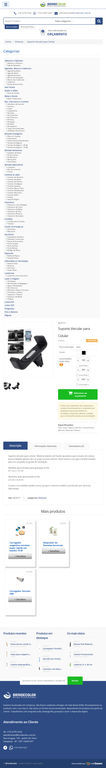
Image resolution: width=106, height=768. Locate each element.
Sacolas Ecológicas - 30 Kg (17, 145)
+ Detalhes (20, 556)
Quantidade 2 (84, 375)
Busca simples (11, 27)
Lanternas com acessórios (17, 275)
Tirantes (10, 223)
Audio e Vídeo (11, 90)
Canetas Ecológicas (14, 184)
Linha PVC (9, 302)
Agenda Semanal (14, 75)
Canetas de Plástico (14, 181)
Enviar (75, 680)
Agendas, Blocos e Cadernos (18, 68)
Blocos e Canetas (14, 136)
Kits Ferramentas (14, 169)
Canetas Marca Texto (15, 188)
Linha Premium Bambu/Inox (18, 140)
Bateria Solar (12, 263)
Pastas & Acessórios (15, 84)
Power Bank (12, 270)
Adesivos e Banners (14, 60)
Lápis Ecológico (13, 199)
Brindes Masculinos (14, 164)
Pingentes (9, 308)
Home (8, 41)
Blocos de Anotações (15, 77)
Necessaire (11, 159)
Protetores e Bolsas (14, 292)
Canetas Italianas (14, 186)
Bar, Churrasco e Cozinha (16, 101)
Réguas (8, 315)
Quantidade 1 (84, 365)
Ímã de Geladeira (14, 65)
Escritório (9, 234)
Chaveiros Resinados (15, 216)
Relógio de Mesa (13, 250)
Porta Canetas (12, 243)
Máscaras (11, 231)
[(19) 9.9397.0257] (10, 747)
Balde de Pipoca (13, 256)
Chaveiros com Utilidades (17, 205)
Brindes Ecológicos (13, 133)
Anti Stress (10, 87)
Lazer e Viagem (12, 278)
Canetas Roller (13, 195)
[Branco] (79, 353)
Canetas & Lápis (12, 174)
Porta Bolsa (11, 161)
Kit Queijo (11, 122)
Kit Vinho (10, 124)
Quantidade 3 (84, 385)
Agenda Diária (12, 73)
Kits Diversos (12, 288)
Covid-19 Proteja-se (14, 226)
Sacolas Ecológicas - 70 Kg (17, 147)
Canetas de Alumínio (15, 177)
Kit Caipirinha (12, 115)
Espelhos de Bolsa (14, 153)
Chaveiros (9, 202)
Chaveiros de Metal (14, 209)
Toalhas (10, 299)
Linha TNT (9, 305)
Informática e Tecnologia (16, 261)
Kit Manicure (12, 157)
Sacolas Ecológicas (14, 143)
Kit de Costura (12, 155)
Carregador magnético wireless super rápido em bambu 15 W (20, 546)
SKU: (10, 498)
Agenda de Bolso (13, 71)
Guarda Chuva (12, 258)
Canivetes (11, 167)
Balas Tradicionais (14, 98)
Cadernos (11, 82)
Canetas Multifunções (15, 190)
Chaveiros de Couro (15, 207)
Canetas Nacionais (14, 192)
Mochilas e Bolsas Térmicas (18, 290)
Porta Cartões (12, 246)
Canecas (10, 106)
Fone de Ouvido (13, 93)
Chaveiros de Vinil (14, 211)
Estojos (10, 197)
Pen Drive (11, 268)
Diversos (18, 41)
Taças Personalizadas (15, 128)
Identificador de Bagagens (17, 283)
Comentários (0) (76, 446)
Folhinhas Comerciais (15, 239)
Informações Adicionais (45, 446)
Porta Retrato (12, 248)
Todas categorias (63, 21)
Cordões (9, 219)
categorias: (32, 498)
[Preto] (84, 353)
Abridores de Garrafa (15, 104)
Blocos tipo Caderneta (15, 80)
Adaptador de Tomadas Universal (53, 544)
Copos (9, 108)
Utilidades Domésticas (16, 130)
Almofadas (11, 281)
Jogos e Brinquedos (14, 285)
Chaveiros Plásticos (14, 214)
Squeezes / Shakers (14, 294)
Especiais (9, 253)
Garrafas (10, 113)
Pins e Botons (11, 312)
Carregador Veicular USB (20, 592)
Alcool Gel (11, 229)
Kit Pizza (10, 119)
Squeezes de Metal (14, 297)
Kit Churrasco (12, 117)
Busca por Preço (27, 27)
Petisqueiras (12, 126)
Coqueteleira (12, 111)
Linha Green (12, 138)
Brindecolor (11, 763)
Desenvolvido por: (79, 763)
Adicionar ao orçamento (80, 394)
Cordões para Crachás (16, 221)
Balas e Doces (11, 96)
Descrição (15, 445)
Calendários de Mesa (15, 237)
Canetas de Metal (14, 179)
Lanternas (9, 273)
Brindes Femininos (13, 150)
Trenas (10, 171)
